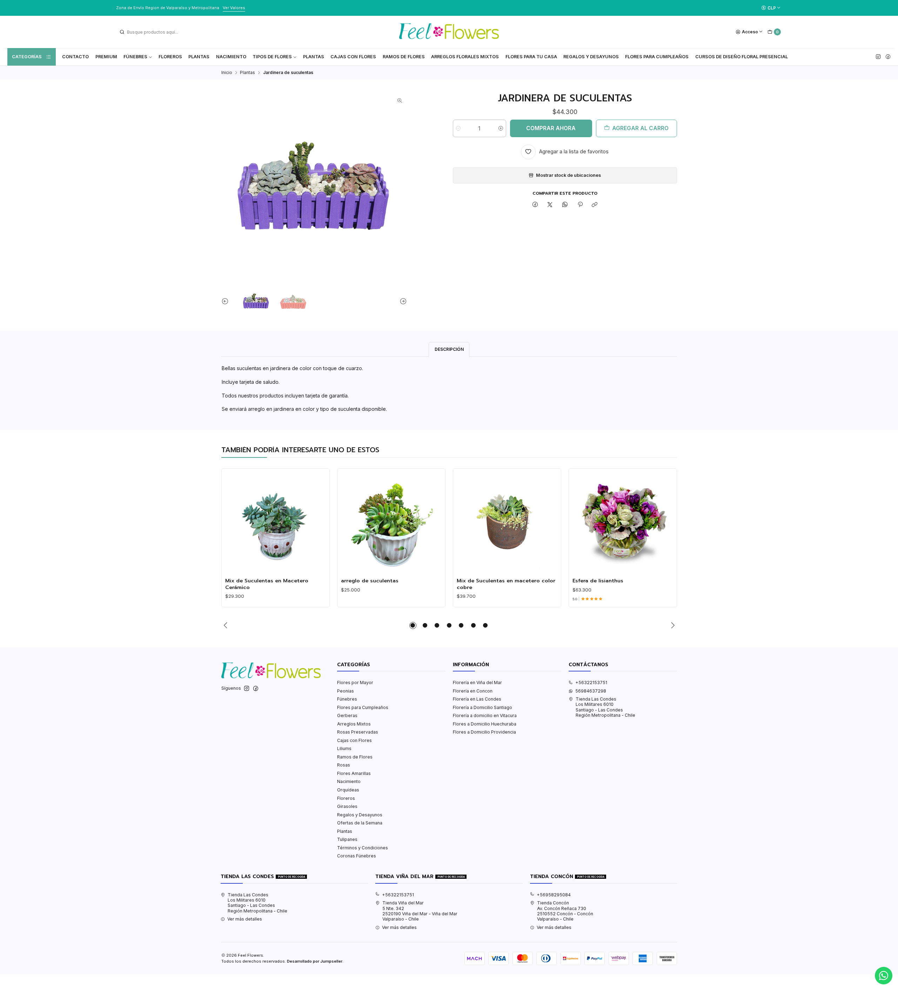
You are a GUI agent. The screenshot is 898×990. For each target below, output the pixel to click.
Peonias (345, 691)
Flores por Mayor (355, 682)
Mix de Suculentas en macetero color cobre (506, 584)
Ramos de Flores (404, 56)
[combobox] (154, 32)
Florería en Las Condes (477, 699)
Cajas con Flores (354, 740)
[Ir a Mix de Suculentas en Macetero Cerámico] (275, 522)
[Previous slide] (226, 301)
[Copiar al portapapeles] (595, 205)
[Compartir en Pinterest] (580, 205)
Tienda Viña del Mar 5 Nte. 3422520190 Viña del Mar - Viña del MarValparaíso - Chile (419, 911)
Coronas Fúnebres (356, 855)
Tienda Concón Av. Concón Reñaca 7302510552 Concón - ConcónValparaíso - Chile (565, 911)
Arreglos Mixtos (354, 724)
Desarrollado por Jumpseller (314, 961)
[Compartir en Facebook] (535, 205)
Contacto (75, 56)
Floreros (170, 56)
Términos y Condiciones (362, 847)
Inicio (226, 73)
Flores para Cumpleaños (657, 56)
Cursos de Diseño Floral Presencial (741, 56)
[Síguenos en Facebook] (888, 57)
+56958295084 (554, 894)
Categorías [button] (27, 56)
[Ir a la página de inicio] (448, 32)
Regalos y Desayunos (591, 56)
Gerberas (347, 715)
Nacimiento (231, 56)
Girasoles (347, 806)
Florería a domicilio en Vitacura (485, 715)
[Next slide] (401, 301)
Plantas (198, 56)
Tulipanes (347, 839)
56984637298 (590, 691)
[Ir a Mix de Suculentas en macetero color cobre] (507, 522)
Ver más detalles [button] (244, 919)
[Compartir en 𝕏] (550, 205)
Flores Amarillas (354, 773)
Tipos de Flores (272, 56)
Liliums (344, 748)
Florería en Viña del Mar (477, 682)
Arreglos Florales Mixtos (465, 56)
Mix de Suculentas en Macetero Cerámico (266, 584)
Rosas (343, 765)
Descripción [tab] (449, 349)
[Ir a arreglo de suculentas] (391, 522)
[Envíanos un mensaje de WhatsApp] (883, 975)
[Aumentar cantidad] (501, 128)
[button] (413, 625)
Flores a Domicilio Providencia (484, 732)
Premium (106, 56)
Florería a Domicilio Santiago (482, 707)
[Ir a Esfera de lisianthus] (622, 522)
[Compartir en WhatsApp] (565, 205)
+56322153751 (591, 682)
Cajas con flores (353, 56)
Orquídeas (348, 789)
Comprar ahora (551, 128)
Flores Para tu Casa (531, 56)
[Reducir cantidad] (458, 128)
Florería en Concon (472, 691)
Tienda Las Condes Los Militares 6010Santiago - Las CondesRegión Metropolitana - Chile (605, 707)
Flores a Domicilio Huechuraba (484, 724)
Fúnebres (135, 56)
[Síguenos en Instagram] (878, 57)
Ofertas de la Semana (359, 822)
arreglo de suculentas (369, 580)
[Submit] (122, 32)
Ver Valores (234, 7)
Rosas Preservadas (357, 732)
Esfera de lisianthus (597, 580)
